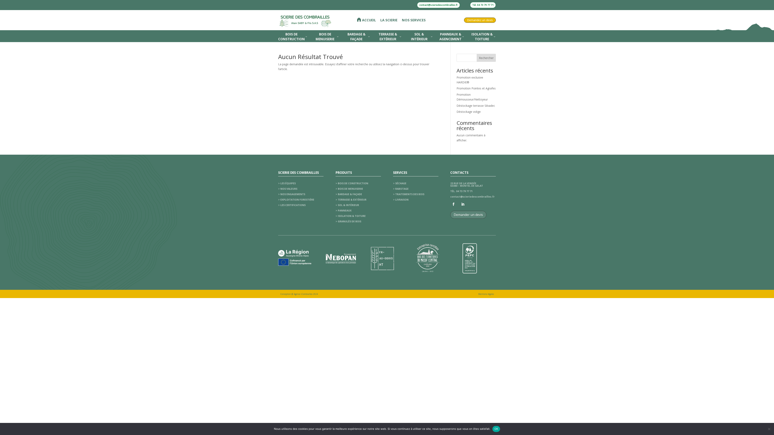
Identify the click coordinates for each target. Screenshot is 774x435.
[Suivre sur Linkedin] (463, 204)
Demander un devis (468, 214)
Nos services (414, 20)
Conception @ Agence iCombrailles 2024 (299, 294)
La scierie (388, 20)
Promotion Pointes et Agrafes (476, 88)
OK (496, 428)
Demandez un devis (480, 20)
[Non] (769, 429)
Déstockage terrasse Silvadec (476, 106)
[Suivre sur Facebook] (453, 204)
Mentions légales (486, 294)
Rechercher (486, 58)
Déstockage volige (469, 112)
